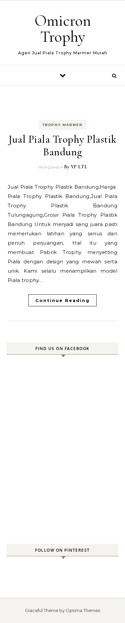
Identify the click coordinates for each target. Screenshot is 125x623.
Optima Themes (83, 610)
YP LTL (79, 167)
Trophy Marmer (63, 125)
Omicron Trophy (63, 28)
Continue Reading (62, 300)
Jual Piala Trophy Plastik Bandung (62, 145)
